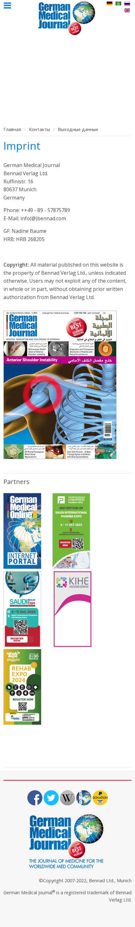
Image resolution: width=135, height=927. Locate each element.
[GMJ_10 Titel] (67, 385)
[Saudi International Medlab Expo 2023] (22, 645)
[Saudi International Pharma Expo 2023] (71, 566)
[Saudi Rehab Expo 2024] (22, 722)
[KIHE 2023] (72, 645)
